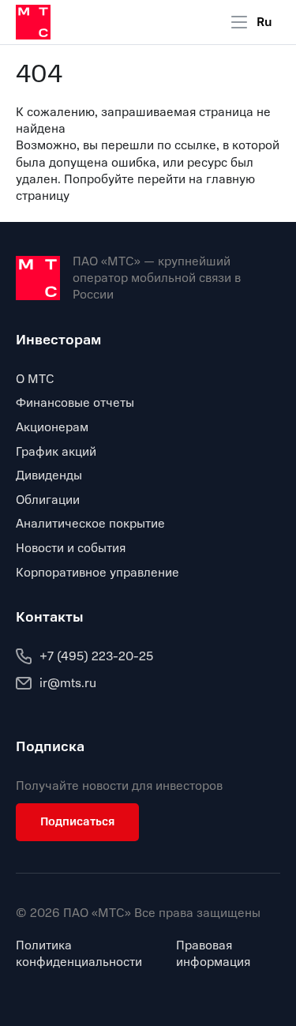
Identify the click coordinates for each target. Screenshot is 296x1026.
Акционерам (52, 427)
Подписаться (77, 821)
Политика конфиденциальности (79, 954)
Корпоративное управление (97, 572)
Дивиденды (49, 475)
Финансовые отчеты (75, 403)
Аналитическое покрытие (90, 523)
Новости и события (71, 548)
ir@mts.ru (67, 683)
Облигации (48, 500)
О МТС (35, 379)
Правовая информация (213, 954)
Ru (264, 22)
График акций (56, 451)
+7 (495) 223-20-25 (96, 656)
